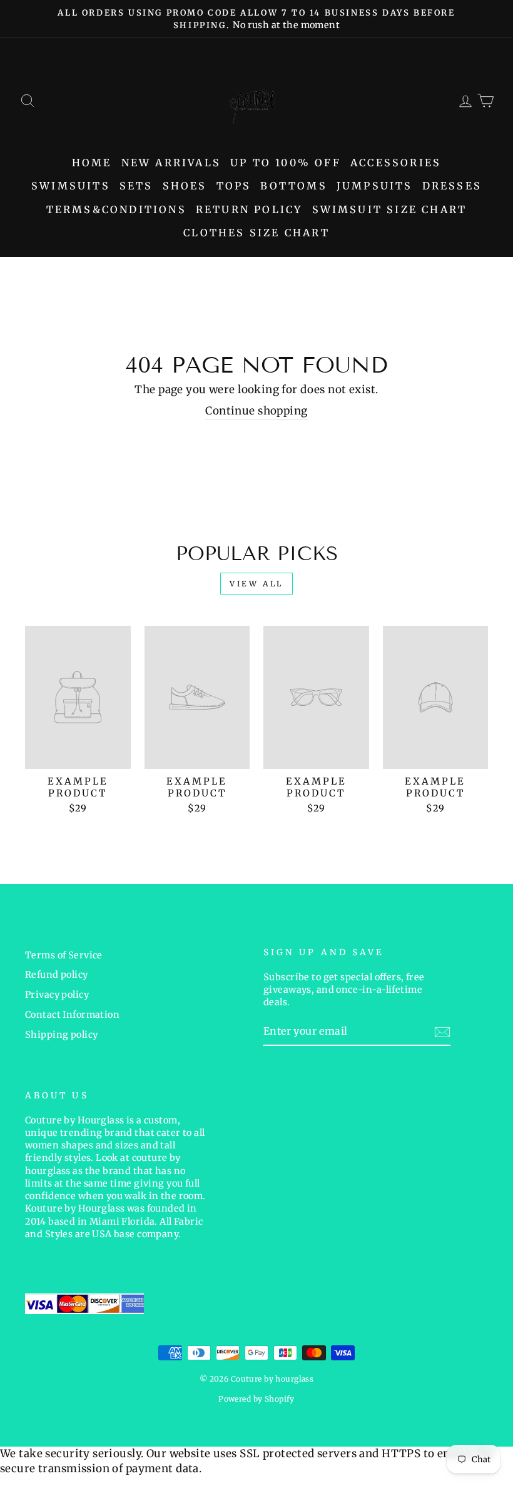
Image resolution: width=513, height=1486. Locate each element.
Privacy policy (57, 994)
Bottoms (293, 185)
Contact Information (72, 1014)
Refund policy (56, 974)
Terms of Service (64, 955)
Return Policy (249, 209)
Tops (233, 185)
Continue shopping (256, 411)
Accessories (395, 162)
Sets (136, 185)
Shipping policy (61, 1034)
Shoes (185, 185)
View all (256, 583)
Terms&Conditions (116, 209)
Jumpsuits (375, 185)
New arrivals (171, 162)
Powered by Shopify (256, 1398)
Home (92, 162)
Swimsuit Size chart (389, 209)
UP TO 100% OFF (285, 162)
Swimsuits (70, 185)
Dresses (452, 185)
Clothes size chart (256, 232)
